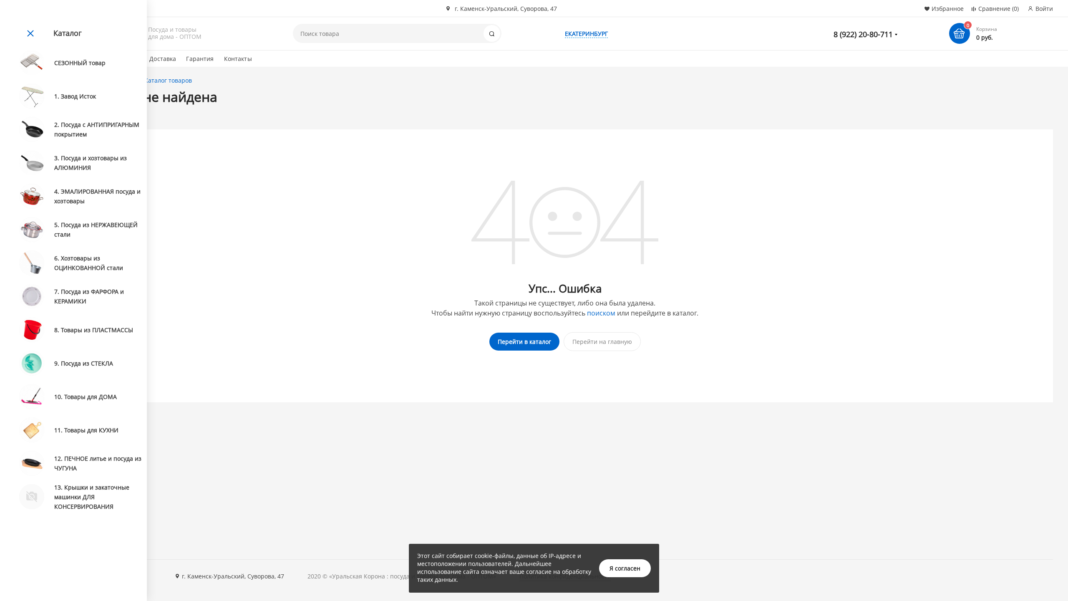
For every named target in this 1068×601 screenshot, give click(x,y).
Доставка (162, 59)
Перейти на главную (602, 342)
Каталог (67, 33)
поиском (601, 313)
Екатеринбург (586, 34)
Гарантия (200, 59)
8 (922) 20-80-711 (863, 34)
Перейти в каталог (524, 342)
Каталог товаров (168, 80)
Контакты (238, 59)
